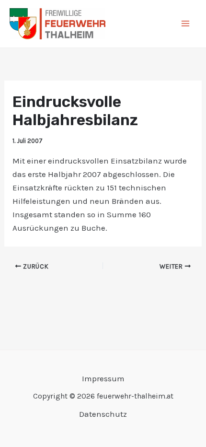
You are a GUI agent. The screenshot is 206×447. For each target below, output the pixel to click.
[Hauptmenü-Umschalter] (186, 24)
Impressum (103, 378)
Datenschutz (103, 414)
